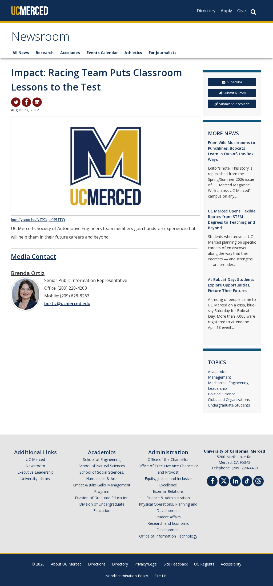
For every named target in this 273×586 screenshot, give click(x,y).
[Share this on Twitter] (16, 102)
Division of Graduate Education (102, 497)
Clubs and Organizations (229, 399)
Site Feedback (176, 564)
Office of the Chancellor (168, 459)
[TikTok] (247, 480)
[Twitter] (224, 480)
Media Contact (33, 256)
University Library (35, 478)
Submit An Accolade (234, 104)
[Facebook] (212, 481)
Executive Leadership (35, 472)
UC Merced (35, 459)
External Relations (168, 491)
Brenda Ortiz (28, 273)
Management (219, 377)
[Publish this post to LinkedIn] (37, 102)
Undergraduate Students (229, 405)
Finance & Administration (168, 497)
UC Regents (204, 564)
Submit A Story (234, 93)
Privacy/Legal (145, 564)
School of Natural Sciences (102, 465)
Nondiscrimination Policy (126, 575)
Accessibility (231, 564)
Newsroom (40, 38)
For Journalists (162, 52)
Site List (161, 575)
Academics (217, 371)
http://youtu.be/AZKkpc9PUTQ (38, 220)
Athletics (133, 52)
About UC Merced (66, 564)
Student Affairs (168, 516)
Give (241, 11)
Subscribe (234, 82)
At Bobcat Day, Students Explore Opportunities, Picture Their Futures (231, 285)
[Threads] (258, 480)
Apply (226, 11)
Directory (206, 11)
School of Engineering (102, 459)
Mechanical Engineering (228, 382)
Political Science (221, 393)
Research (45, 52)
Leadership (217, 388)
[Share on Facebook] (26, 102)
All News (21, 52)
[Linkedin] (235, 481)
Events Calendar (102, 52)
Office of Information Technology (168, 536)
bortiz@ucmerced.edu (67, 303)
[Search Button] (253, 12)
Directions (97, 564)
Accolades (70, 52)
